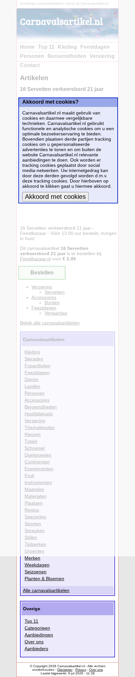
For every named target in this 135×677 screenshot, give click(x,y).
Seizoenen (36, 571)
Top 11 (31, 621)
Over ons (34, 641)
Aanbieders (36, 648)
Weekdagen (37, 564)
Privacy (80, 669)
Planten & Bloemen (44, 578)
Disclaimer (64, 669)
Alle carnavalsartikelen (46, 590)
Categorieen (37, 628)
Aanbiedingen (39, 634)
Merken (32, 558)
